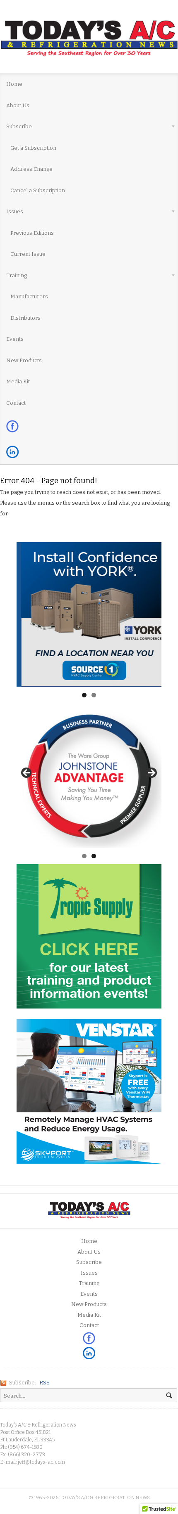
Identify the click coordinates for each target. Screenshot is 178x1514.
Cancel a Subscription (37, 190)
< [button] (27, 773)
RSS (44, 1382)
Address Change (31, 169)
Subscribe (16, 127)
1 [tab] (84, 695)
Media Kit (18, 381)
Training (13, 276)
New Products (24, 360)
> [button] (151, 773)
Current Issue (28, 254)
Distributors (25, 318)
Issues (11, 212)
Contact (16, 403)
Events (15, 339)
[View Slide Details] (89, 614)
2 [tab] (93, 695)
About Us (17, 105)
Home (14, 84)
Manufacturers (29, 296)
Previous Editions (32, 233)
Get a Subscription (33, 148)
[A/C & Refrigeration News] (89, 38)
